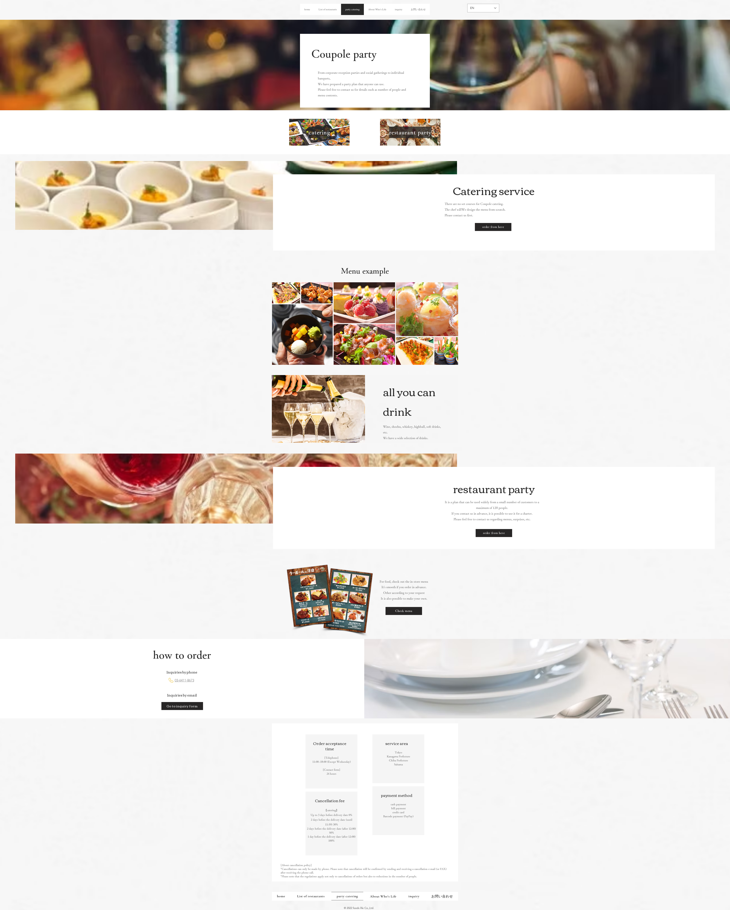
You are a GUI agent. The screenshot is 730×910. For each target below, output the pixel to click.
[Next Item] (451, 323)
